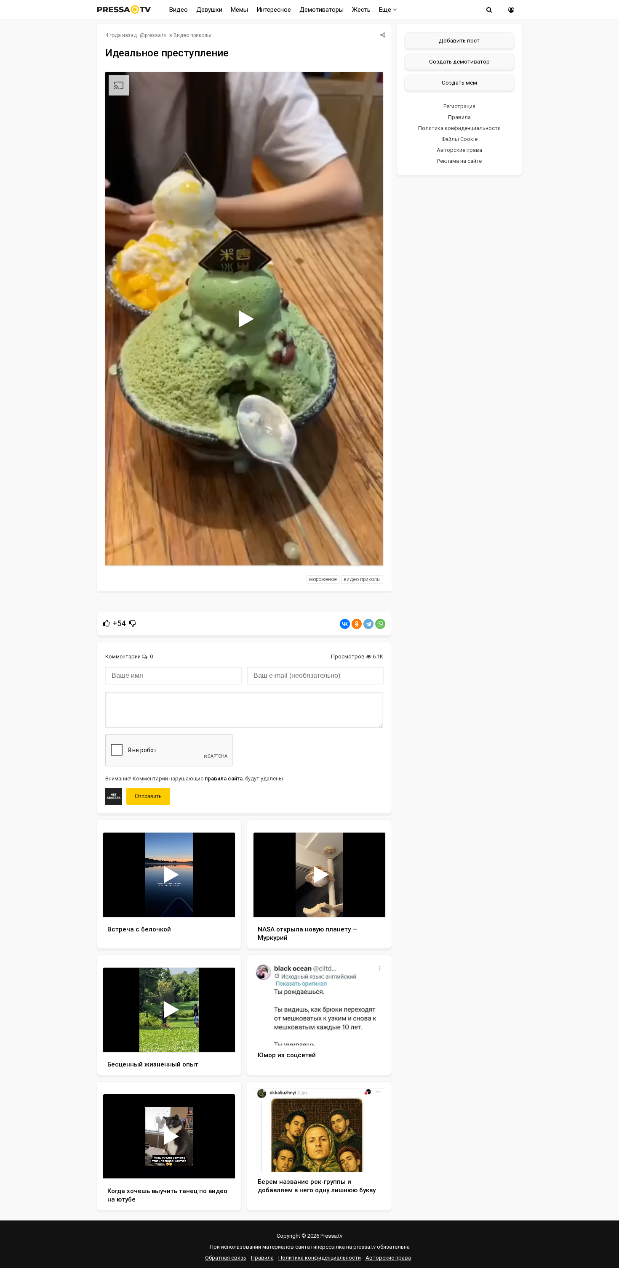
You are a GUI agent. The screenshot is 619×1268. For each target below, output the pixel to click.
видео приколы (362, 579)
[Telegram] (368, 624)
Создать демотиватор (459, 61)
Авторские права (459, 150)
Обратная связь (225, 1258)
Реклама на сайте (459, 161)
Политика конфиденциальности (459, 128)
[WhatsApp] (380, 624)
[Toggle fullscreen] (367, 551)
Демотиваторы (321, 9)
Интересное (273, 9)
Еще (386, 9)
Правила (459, 117)
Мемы (239, 9)
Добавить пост (459, 40)
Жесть (361, 9)
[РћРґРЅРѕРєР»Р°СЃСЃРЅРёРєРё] (357, 624)
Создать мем (459, 82)
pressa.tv (155, 35)
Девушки (209, 9)
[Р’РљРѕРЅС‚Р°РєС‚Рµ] (345, 624)
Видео (178, 9)
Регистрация (459, 106)
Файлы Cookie (459, 139)
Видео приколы (192, 35)
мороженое (323, 579)
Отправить (148, 796)
